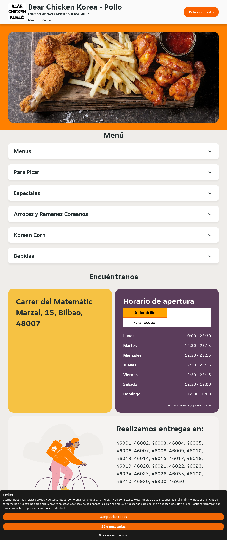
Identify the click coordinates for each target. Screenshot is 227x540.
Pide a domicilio (201, 12)
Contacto (48, 20)
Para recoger (145, 322)
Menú (31, 20)
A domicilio (144, 312)
